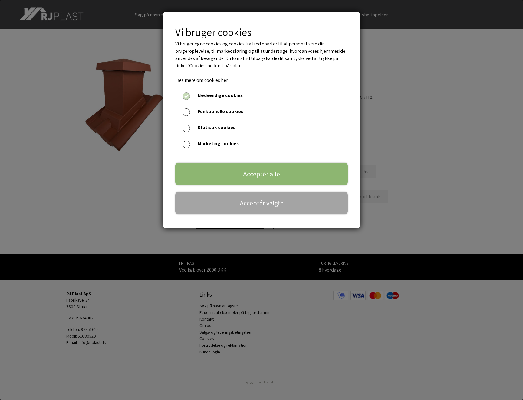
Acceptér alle (261, 173)
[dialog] (261, 200)
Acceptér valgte (262, 202)
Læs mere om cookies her (201, 80)
